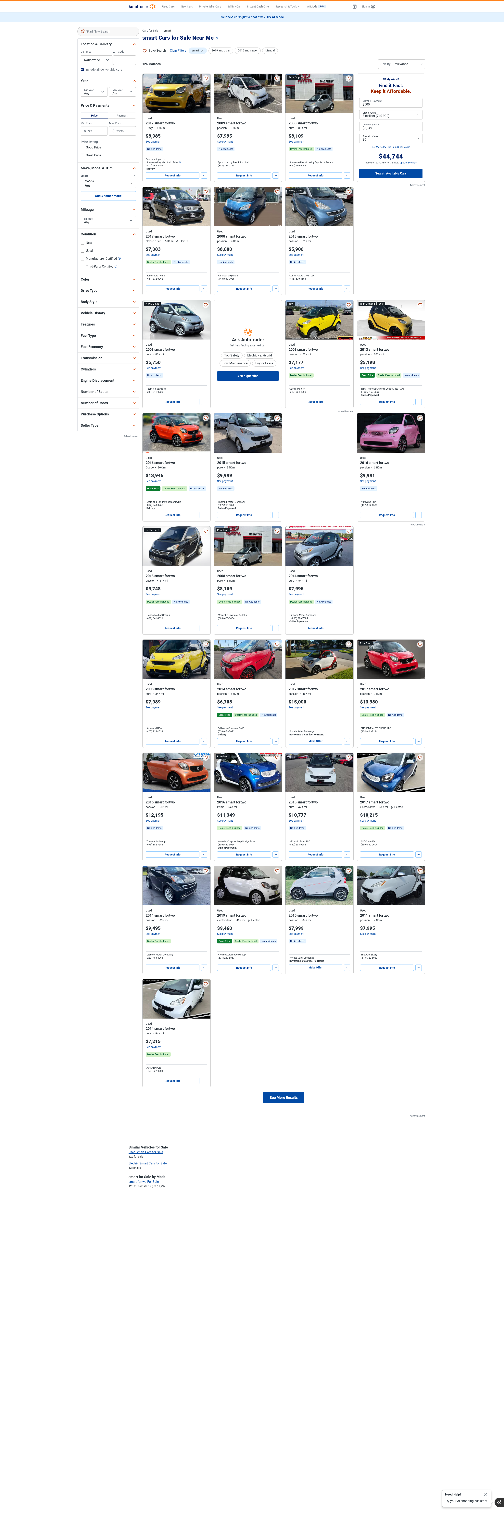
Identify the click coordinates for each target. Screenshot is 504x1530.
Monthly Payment (372, 101)
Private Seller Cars (210, 6)
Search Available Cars (391, 173)
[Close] (485, 1494)
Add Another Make (108, 196)
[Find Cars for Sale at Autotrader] (142, 6)
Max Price (115, 123)
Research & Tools (286, 6)
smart (167, 30)
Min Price (86, 123)
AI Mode (315, 6)
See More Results (284, 1097)
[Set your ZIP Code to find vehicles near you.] (217, 38)
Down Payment (371, 124)
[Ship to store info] (180, 162)
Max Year (117, 90)
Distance (86, 51)
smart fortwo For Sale (144, 1182)
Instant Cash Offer (258, 6)
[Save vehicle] (206, 78)
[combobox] (108, 31)
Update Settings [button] (408, 162)
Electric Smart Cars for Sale (148, 1163)
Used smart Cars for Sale (146, 1152)
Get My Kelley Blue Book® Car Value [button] (391, 147)
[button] (354, 6)
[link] (154, 149)
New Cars (187, 6)
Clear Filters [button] (178, 50)
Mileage (88, 219)
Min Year (89, 90)
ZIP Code (118, 51)
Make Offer (315, 741)
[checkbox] (91, 148)
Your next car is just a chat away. (252, 17)
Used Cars (168, 6)
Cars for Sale (150, 30)
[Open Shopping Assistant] (499, 1502)
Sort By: (386, 64)
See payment (153, 141)
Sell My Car (234, 6)
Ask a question (247, 376)
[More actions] (204, 175)
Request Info (173, 175)
